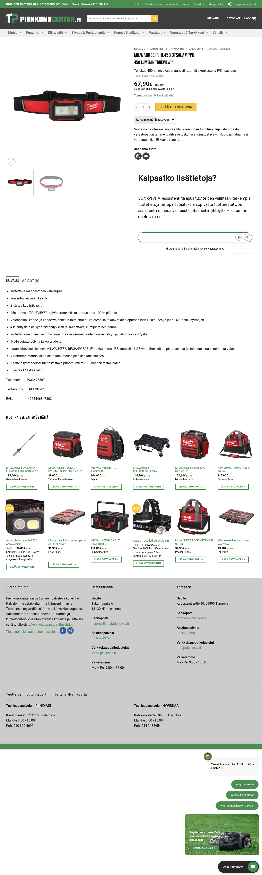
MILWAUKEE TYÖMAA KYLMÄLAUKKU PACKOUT (65, 469)
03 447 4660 (186, 633)
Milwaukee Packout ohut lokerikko (233, 542)
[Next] (120, 106)
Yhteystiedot (216, 4)
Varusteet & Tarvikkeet (187, 33)
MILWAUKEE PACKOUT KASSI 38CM (194, 542)
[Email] (146, 156)
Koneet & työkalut (127, 33)
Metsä (12, 33)
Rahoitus (199, 4)
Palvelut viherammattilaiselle (161, 4)
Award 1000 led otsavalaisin (151, 540)
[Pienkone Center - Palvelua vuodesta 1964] (43, 18)
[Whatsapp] (138, 156)
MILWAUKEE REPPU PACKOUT (103, 469)
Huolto (136, 4)
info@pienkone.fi (103, 653)
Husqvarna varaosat (244, 4)
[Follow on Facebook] (63, 630)
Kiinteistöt (55, 33)
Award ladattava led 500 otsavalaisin (21, 542)
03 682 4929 (100, 638)
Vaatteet (155, 33)
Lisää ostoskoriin (176, 107)
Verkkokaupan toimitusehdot (52, 624)
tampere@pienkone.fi (192, 618)
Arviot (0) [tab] (30, 281)
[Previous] (13, 106)
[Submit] (154, 18)
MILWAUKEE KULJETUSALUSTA (145, 469)
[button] (213, 18)
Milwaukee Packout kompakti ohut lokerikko (67, 542)
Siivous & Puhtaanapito (88, 33)
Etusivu (139, 48)
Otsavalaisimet (220, 48)
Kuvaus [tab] (12, 281)
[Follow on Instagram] (70, 630)
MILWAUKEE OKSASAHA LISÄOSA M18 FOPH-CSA (22, 469)
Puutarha (33, 33)
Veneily (218, 33)
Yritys (186, 4)
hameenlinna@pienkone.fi (110, 623)
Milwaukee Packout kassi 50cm (234, 469)
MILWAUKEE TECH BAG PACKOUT (190, 469)
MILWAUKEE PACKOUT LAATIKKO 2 (105, 542)
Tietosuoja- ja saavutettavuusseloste (32, 632)
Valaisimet (197, 48)
